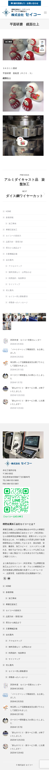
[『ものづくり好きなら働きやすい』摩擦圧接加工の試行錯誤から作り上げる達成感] (15, 317)
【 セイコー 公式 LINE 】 (13, 516)
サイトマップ (14, 284)
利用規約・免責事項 (17, 278)
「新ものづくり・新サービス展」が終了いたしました (27, 389)
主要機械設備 (11, 254)
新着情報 (9, 217)
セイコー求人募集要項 (18, 296)
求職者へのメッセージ (18, 302)
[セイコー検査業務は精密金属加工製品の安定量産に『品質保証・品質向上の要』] (24, 317)
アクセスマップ (15, 266)
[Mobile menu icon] (45, 12)
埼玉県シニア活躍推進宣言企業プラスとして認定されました (27, 364)
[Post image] (5, 341)
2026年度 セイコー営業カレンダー (25, 340)
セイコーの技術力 (13, 236)
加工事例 (8, 42)
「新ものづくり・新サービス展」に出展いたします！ (27, 402)
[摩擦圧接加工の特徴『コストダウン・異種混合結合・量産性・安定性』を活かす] (33, 317)
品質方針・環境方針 (14, 242)
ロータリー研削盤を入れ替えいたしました (27, 376)
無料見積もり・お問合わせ (20, 272)
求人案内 (9, 290)
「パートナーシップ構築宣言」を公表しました (27, 351)
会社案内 (9, 260)
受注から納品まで (13, 248)
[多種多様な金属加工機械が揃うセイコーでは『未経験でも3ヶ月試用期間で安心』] (7, 326)
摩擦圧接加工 (11, 230)
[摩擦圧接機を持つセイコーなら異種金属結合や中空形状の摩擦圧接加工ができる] (42, 317)
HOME (8, 211)
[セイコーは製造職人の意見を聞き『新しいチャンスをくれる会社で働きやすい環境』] (7, 317)
